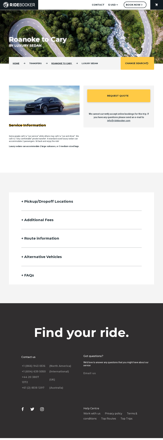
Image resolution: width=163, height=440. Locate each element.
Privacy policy (113, 413)
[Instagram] (42, 409)
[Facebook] (22, 409)
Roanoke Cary (61, 63)
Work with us (91, 413)
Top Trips (126, 418)
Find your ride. (81, 332)
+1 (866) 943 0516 (33, 365)
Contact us (28, 357)
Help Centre (91, 408)
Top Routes (108, 418)
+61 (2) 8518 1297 (33, 387)
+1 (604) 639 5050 (34, 371)
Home (16, 63)
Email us (89, 373)
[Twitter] (32, 409)
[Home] (19, 5)
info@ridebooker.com (118, 120)
